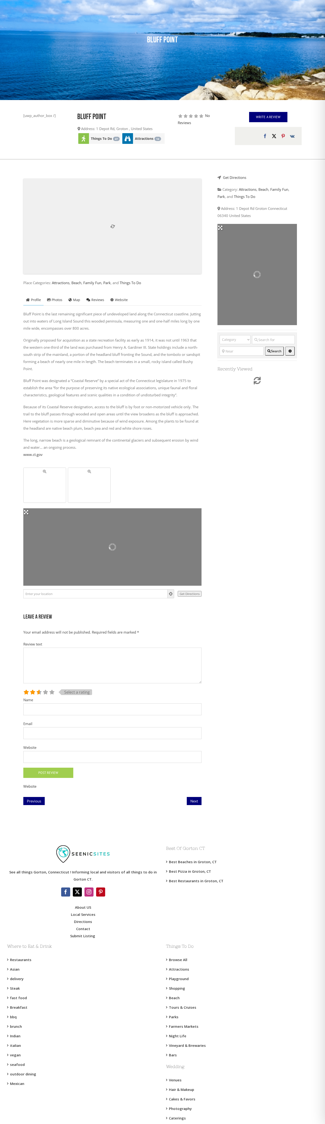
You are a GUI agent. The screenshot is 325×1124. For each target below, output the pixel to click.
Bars (173, 1055)
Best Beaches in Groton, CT (193, 861)
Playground (179, 978)
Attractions (147, 138)
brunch (16, 1026)
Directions (83, 921)
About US (83, 907)
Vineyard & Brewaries (187, 1045)
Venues (175, 1080)
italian (15, 1045)
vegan (15, 1055)
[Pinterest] (283, 136)
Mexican (17, 1083)
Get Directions (234, 177)
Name (28, 699)
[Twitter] (77, 892)
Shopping (177, 988)
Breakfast (18, 1007)
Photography (180, 1108)
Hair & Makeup (181, 1089)
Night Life (177, 1035)
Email (27, 723)
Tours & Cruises (182, 1007)
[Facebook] (265, 136)
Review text (32, 644)
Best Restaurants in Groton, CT (196, 880)
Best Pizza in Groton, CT (190, 871)
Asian (15, 969)
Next (194, 801)
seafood (17, 1064)
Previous (34, 801)
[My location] (170, 593)
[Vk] (292, 136)
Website (29, 747)
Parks (173, 1016)
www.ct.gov (33, 454)
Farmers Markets (183, 1026)
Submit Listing (83, 935)
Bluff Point (91, 117)
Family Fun (92, 282)
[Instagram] (89, 892)
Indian (15, 1035)
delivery (17, 978)
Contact (83, 928)
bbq (13, 1016)
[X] (274, 136)
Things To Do (104, 138)
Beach (76, 282)
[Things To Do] (83, 138)
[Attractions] (127, 138)
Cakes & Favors (182, 1099)
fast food (18, 997)
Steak (15, 988)
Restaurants (20, 959)
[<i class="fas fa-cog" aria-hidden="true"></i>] (290, 351)
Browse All (178, 959)
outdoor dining (23, 1074)
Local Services (83, 914)
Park (107, 282)
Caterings (177, 1118)
